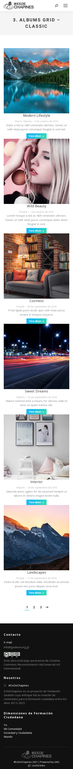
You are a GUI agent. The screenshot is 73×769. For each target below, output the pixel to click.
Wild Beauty (36, 206)
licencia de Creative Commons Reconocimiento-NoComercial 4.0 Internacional (32, 664)
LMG (56, 762)
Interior (36, 481)
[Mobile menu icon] (65, 5)
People (23, 211)
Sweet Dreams (36, 391)
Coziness (37, 300)
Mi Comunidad (13, 729)
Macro (18, 121)
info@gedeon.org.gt (16, 647)
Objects (27, 121)
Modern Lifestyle (36, 115)
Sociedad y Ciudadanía (18, 733)
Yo (5, 725)
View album (35, 136)
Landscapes (36, 572)
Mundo (8, 736)
